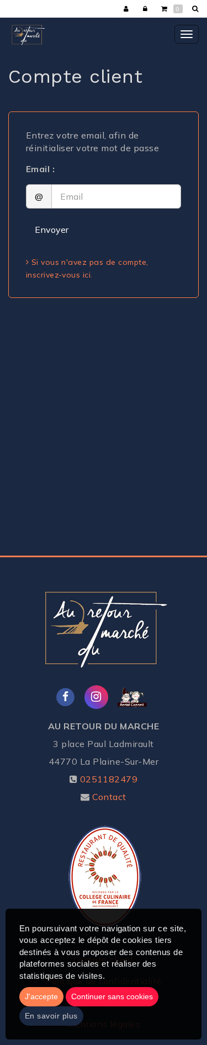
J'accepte (41, 996)
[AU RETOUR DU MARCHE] (27, 34)
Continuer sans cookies (112, 996)
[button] (197, 9)
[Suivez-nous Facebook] (65, 695)
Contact (109, 796)
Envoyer (51, 229)
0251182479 (109, 779)
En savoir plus (51, 1015)
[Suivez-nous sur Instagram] (96, 695)
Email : (40, 168)
